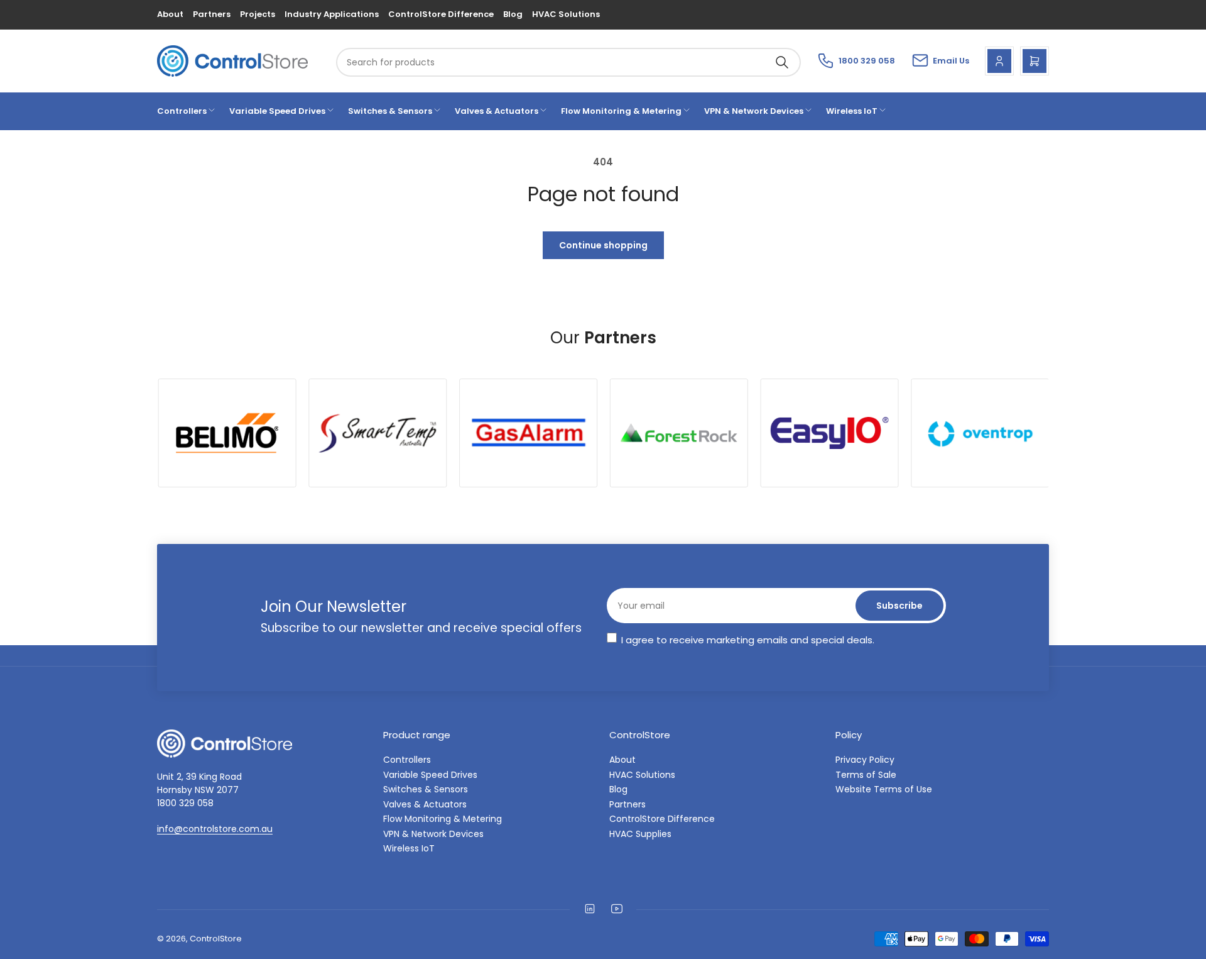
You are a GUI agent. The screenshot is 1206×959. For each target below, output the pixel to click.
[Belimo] (226, 433)
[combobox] (568, 62)
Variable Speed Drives (277, 111)
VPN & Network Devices (753, 111)
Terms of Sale (865, 774)
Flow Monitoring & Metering (621, 111)
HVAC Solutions (566, 14)
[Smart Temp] (377, 433)
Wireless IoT (851, 111)
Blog (513, 14)
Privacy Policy (864, 759)
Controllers (182, 111)
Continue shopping (603, 245)
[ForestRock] (678, 433)
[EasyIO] (828, 433)
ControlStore (216, 939)
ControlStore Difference (441, 14)
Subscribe (899, 605)
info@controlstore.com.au (215, 829)
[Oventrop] (979, 433)
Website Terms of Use (883, 789)
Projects (257, 14)
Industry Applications (332, 14)
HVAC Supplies (640, 834)
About (170, 14)
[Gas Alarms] (527, 433)
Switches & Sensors (390, 111)
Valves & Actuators (496, 111)
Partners (212, 14)
